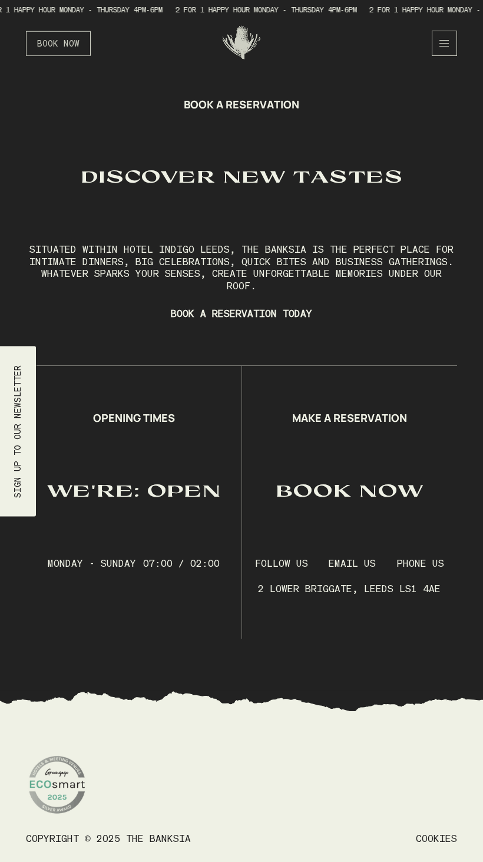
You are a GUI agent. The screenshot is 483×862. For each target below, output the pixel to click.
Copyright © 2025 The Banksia (108, 839)
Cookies (436, 839)
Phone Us (420, 564)
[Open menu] (444, 43)
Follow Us (281, 564)
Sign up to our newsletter (18, 431)
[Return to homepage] (241, 43)
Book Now (58, 43)
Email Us (352, 564)
